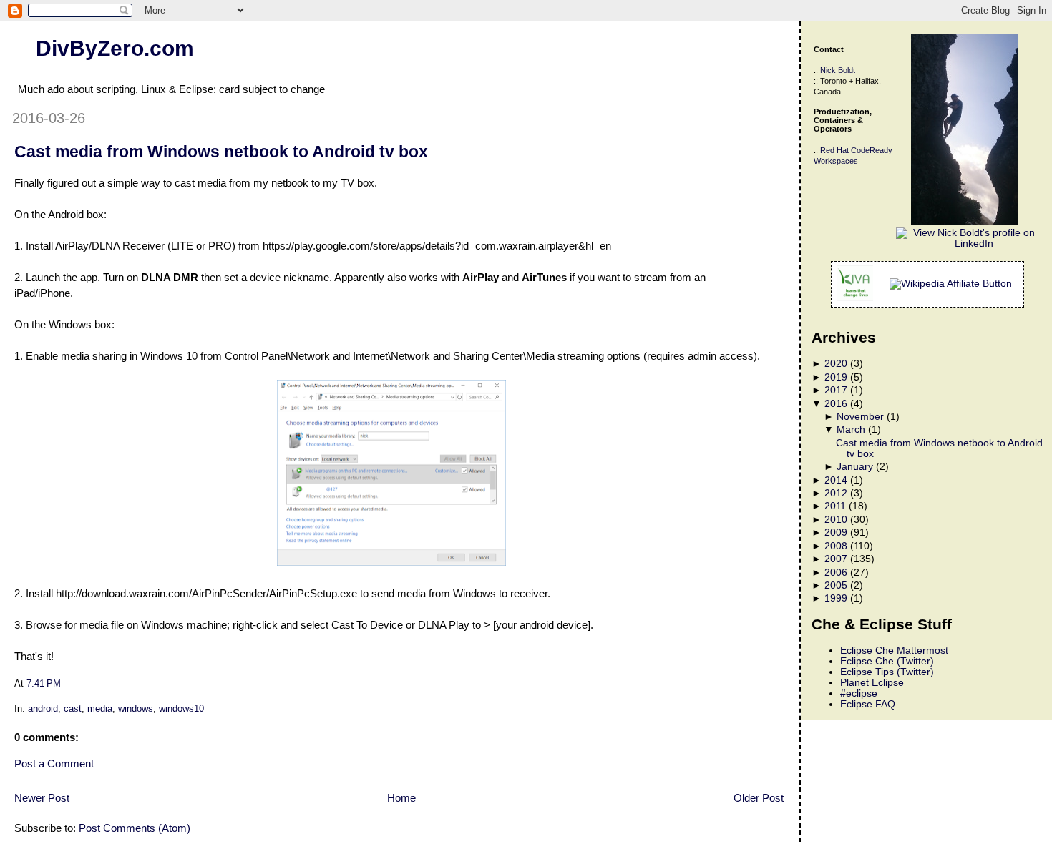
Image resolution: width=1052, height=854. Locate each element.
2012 (835, 493)
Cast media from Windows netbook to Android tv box (221, 151)
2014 (835, 480)
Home (401, 798)
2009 (835, 532)
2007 (835, 559)
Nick (828, 70)
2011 (835, 506)
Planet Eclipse (872, 682)
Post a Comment (54, 763)
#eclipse (858, 693)
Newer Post (41, 798)
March (851, 429)
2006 (835, 572)
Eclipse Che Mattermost (894, 650)
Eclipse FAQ (867, 704)
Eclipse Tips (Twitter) (887, 672)
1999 (835, 598)
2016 (835, 403)
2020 (835, 363)
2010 (835, 519)
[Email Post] (65, 683)
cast (73, 708)
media (99, 708)
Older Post (759, 798)
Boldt (846, 70)
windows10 (181, 708)
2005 (835, 585)
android (43, 708)
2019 (835, 377)
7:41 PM (43, 683)
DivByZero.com (115, 48)
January (855, 466)
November (860, 416)
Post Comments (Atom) (134, 828)
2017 (835, 390)
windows (135, 708)
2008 (835, 546)
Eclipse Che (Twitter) (887, 661)
